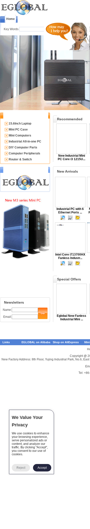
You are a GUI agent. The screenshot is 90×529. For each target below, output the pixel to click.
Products (51, 19)
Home (10, 19)
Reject (20, 467)
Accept (42, 467)
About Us (29, 19)
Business (73, 19)
